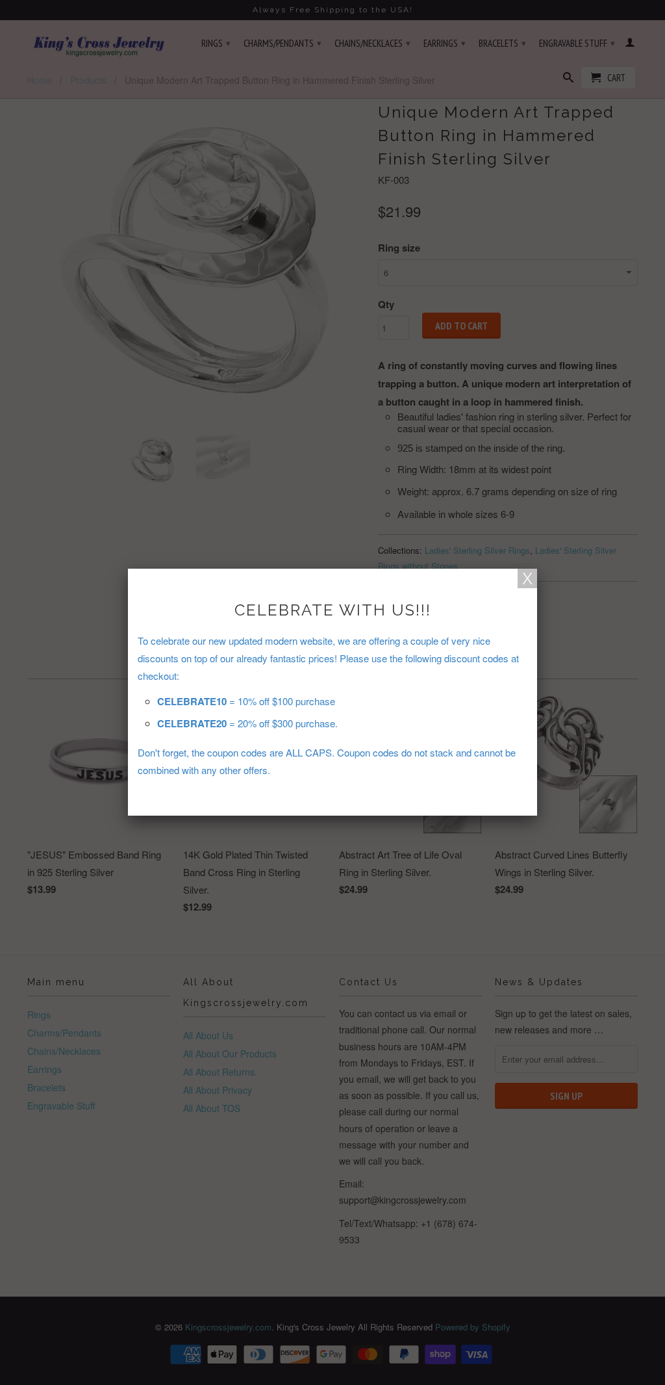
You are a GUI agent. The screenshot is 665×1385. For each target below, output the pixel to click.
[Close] (527, 578)
